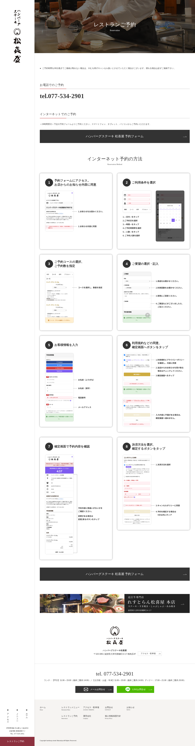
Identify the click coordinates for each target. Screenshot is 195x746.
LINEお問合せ (139, 689)
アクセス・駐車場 (148, 654)
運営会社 (87, 717)
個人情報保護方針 (113, 717)
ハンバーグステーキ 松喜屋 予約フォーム (115, 136)
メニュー (17, 716)
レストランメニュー (70, 708)
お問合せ (109, 708)
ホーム (27, 715)
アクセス (8, 717)
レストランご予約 (15, 741)
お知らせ (131, 708)
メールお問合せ (97, 689)
